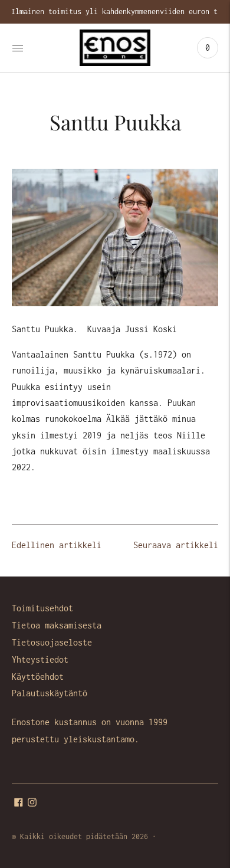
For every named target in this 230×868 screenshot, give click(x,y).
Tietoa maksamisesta (56, 625)
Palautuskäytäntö (49, 693)
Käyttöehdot (38, 677)
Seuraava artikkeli (175, 545)
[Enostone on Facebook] (18, 803)
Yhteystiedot (40, 659)
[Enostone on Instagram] (32, 803)
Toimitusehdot (42, 608)
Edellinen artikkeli (56, 545)
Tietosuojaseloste (52, 642)
